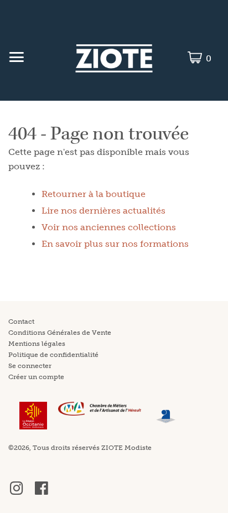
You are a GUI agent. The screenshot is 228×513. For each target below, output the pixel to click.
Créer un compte (36, 377)
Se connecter (29, 366)
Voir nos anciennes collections (109, 227)
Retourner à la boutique (94, 194)
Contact (21, 321)
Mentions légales (36, 344)
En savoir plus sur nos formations (115, 244)
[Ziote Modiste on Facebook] (41, 492)
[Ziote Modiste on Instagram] (16, 492)
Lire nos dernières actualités (103, 210)
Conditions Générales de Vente (59, 332)
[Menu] (16, 58)
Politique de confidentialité (53, 355)
